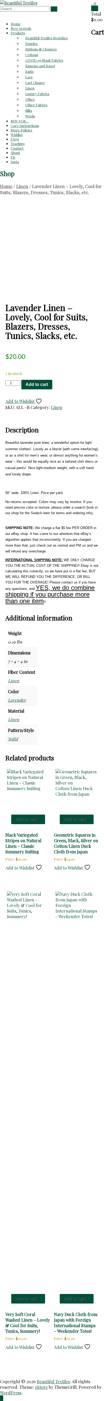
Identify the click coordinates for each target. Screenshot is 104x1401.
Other (30, 99)
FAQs (15, 139)
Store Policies (21, 130)
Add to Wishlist (20, 401)
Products (18, 33)
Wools (30, 116)
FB (13, 157)
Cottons (31, 54)
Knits (29, 71)
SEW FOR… (20, 121)
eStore (41, 1387)
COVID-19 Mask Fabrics (44, 60)
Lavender (17, 700)
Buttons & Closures (41, 49)
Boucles (31, 43)
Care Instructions (25, 125)
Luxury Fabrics (37, 93)
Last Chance (35, 82)
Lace (29, 77)
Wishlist (17, 134)
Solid (13, 739)
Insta (15, 161)
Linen (29, 88)
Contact (17, 148)
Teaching (18, 143)
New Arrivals (21, 28)
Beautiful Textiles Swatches (46, 38)
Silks (28, 110)
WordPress (10, 1392)
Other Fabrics (36, 105)
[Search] (53, 9)
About (15, 152)
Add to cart (37, 384)
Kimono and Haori (40, 65)
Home (16, 24)
